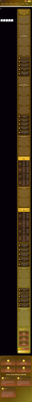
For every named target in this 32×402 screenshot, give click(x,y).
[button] (2, 20)
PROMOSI (27, 3)
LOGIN (26, 1)
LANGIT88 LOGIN (17, 3)
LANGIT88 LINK (22, 3)
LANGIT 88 (6, 3)
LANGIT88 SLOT (11, 3)
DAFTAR (29, 1)
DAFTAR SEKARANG (23, 351)
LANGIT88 (2, 3)
